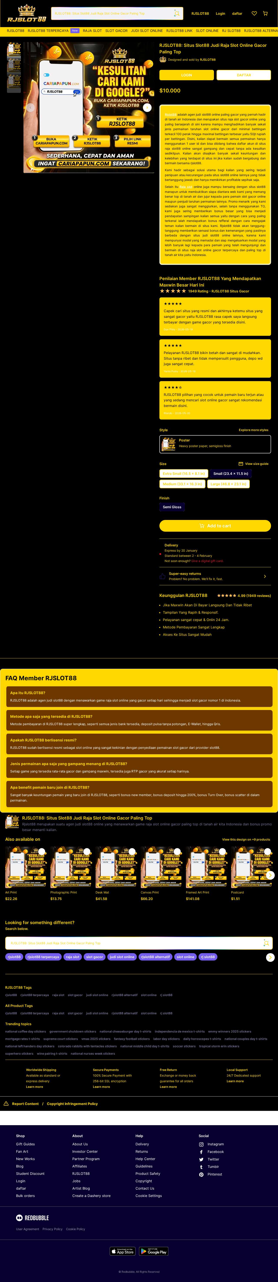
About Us (80, 1144)
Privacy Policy (53, 1229)
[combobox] (117, 13)
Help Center (145, 1159)
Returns (142, 1151)
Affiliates (79, 1166)
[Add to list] (41, 851)
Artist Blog (81, 1188)
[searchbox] (139, 943)
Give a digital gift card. (207, 561)
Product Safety (148, 1173)
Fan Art (22, 1151)
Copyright (144, 1181)
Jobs (76, 1181)
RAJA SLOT (92, 30)
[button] (14, 49)
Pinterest (215, 1174)
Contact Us (145, 1188)
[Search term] (176, 13)
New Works (25, 1159)
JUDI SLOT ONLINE (147, 30)
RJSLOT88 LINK (179, 30)
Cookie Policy (75, 1229)
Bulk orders (25, 1195)
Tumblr (213, 1166)
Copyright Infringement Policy (72, 1104)
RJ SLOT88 (231, 30)
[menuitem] (15, 31)
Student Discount (30, 1173)
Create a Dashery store (91, 1195)
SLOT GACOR (116, 30)
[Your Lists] (254, 13)
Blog (19, 1166)
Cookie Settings (149, 1196)
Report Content (25, 1104)
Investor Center (85, 1151)
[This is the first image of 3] (30, 107)
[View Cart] (265, 13)
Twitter (213, 1159)
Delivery (142, 1144)
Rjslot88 (171, 114)
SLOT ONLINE (207, 30)
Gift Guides (25, 1144)
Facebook (216, 1151)
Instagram (216, 1144)
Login (20, 1181)
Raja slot (186, 187)
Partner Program (86, 1159)
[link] (14, 957)
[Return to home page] (26, 13)
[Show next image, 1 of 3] (147, 107)
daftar (21, 1188)
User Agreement (27, 1229)
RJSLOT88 (15, 30)
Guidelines (144, 1166)
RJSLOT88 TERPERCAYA (53, 30)
